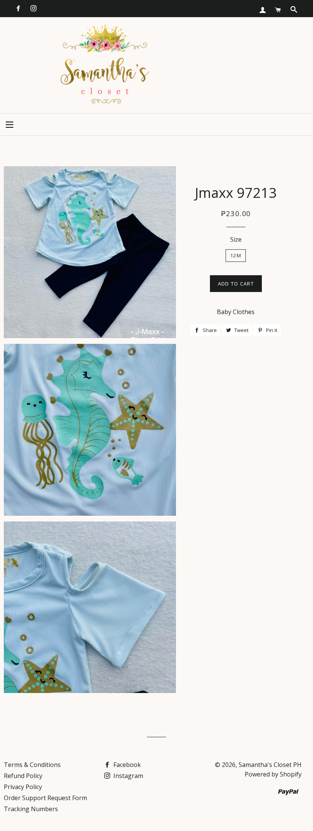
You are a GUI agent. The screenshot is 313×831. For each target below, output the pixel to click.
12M (235, 255)
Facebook (126, 764)
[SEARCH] (294, 9)
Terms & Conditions (32, 764)
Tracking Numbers (31, 809)
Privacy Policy (23, 787)
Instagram (127, 776)
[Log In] (263, 10)
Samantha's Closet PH (270, 764)
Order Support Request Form (45, 798)
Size (236, 239)
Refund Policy (23, 776)
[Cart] (278, 10)
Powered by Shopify (273, 774)
